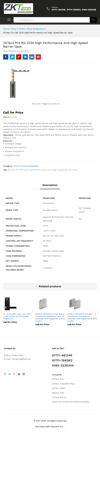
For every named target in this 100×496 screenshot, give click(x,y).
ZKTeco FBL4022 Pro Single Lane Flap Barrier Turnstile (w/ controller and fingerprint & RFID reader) (82, 317)
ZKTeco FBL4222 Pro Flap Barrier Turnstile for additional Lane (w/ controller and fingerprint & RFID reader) (50, 317)
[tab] (50, 186)
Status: (6, 117)
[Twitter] (9, 374)
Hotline (55, 7)
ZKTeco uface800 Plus (63, 383)
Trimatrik (57, 375)
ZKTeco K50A (58, 388)
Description (50, 185)
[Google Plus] (14, 374)
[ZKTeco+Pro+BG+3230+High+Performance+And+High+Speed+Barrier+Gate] (12, 57)
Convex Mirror (59, 397)
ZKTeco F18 (57, 379)
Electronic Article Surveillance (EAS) (70, 402)
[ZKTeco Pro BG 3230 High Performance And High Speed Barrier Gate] (5, 57)
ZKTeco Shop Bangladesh (26, 166)
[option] (18, 311)
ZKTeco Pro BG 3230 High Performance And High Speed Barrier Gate (42, 170)
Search (93, 20)
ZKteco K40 (58, 393)
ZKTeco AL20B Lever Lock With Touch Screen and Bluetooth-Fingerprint (17, 316)
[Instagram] (23, 374)
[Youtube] (19, 374)
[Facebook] (5, 374)
